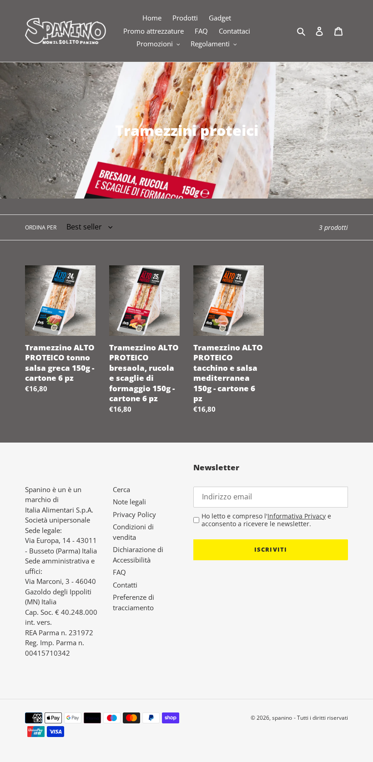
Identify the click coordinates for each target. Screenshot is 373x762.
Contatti (125, 584)
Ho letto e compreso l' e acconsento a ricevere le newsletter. (266, 520)
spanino (282, 718)
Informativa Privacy (296, 516)
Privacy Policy (134, 514)
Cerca (121, 489)
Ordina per (40, 227)
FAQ (119, 572)
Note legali (129, 501)
